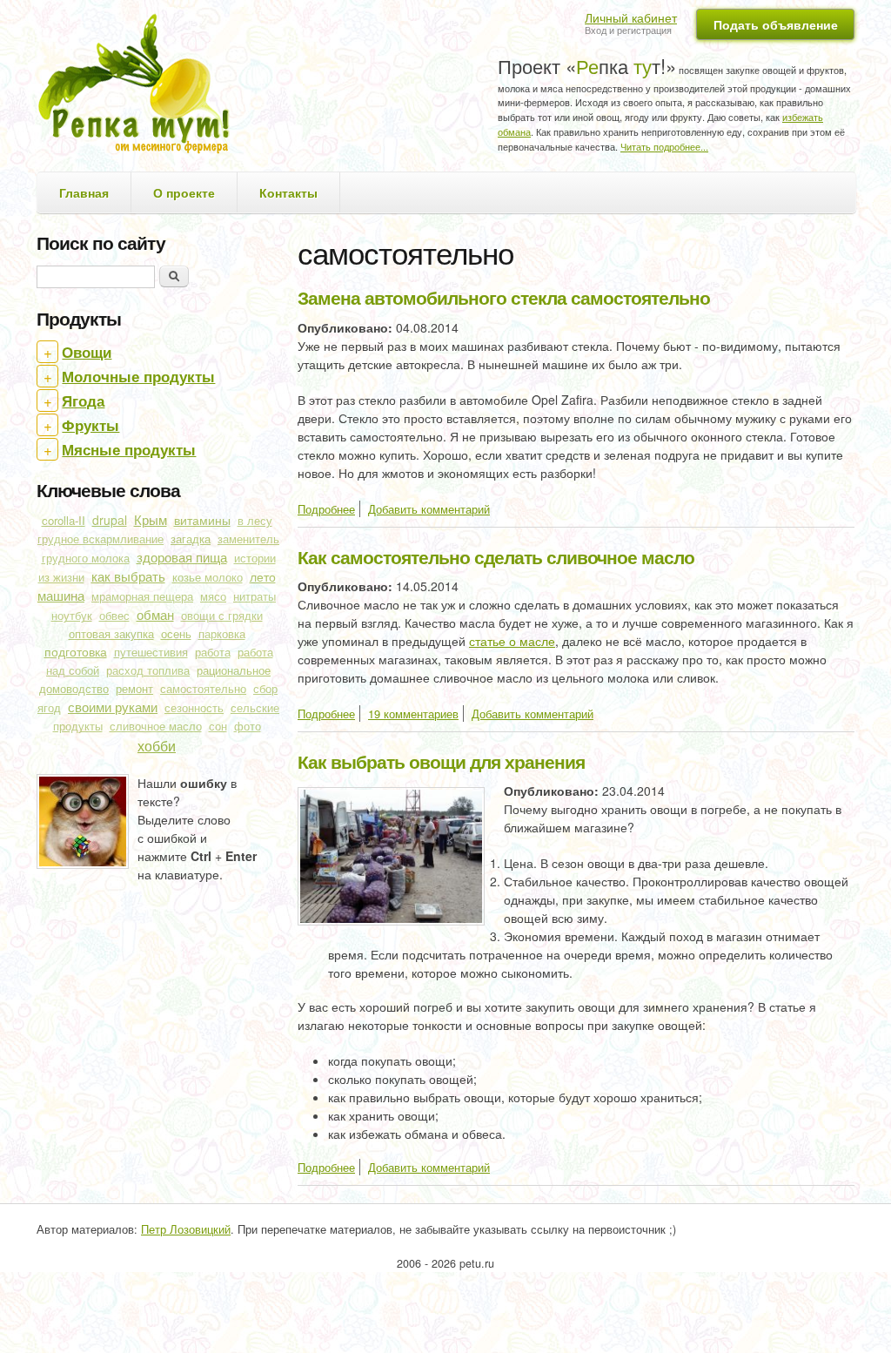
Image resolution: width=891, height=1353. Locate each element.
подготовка (75, 651)
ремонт (134, 688)
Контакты (288, 192)
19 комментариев (413, 713)
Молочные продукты (138, 376)
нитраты (254, 596)
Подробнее (326, 509)
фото (247, 726)
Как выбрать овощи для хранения (441, 761)
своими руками (112, 706)
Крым (150, 519)
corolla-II (63, 520)
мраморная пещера (142, 596)
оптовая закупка (111, 633)
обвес (114, 615)
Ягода (83, 400)
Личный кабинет (631, 17)
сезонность (194, 708)
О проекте (184, 192)
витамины (202, 519)
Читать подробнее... (664, 146)
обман (155, 614)
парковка (221, 634)
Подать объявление (775, 24)
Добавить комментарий (429, 509)
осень (176, 633)
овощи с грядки (222, 615)
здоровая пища (182, 557)
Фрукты (90, 424)
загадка (191, 538)
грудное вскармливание (100, 539)
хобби (156, 745)
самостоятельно (203, 689)
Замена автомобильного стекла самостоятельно (504, 297)
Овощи (86, 351)
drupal (109, 519)
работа (213, 652)
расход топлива (148, 670)
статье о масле (512, 641)
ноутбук (71, 615)
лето (263, 576)
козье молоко (207, 577)
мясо (213, 596)
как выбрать (128, 576)
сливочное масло (156, 726)
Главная (84, 192)
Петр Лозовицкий (186, 1229)
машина (60, 595)
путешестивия (151, 652)
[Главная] (140, 85)
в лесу (255, 520)
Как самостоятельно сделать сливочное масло (496, 556)
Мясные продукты (129, 449)
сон (218, 726)
